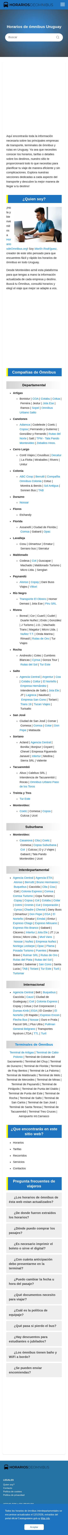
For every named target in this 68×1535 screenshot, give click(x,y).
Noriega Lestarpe (24, 946)
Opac (47, 531)
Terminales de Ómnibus (34, 1044)
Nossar (24, 502)
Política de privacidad (14, 1495)
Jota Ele (54, 690)
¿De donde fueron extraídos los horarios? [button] (32, 1215)
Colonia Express (31, 891)
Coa (58, 676)
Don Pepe (35, 914)
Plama (50, 946)
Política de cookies (12, 1491)
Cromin (29, 905)
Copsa (24, 429)
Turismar (18, 973)
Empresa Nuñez (46, 941)
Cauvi (30, 996)
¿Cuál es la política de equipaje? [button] (28, 1313)
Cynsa (36, 659)
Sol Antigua (51, 485)
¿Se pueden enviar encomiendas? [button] (25, 1370)
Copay (35, 582)
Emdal (41, 918)
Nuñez (29, 941)
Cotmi (18, 905)
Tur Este (45, 664)
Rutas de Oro (40, 638)
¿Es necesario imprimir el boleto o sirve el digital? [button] (31, 1246)
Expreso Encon (49, 1015)
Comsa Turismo (23, 896)
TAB (41, 490)
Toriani (34, 968)
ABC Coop (26, 476)
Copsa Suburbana (44, 845)
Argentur (47, 676)
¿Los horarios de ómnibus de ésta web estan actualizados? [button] (33, 1200)
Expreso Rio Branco (25, 927)
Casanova (26, 840)
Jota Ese (48, 403)
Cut (38, 905)
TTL (36, 1033)
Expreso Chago (23, 923)
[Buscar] (56, 36)
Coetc (23, 811)
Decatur (56, 455)
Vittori (33, 586)
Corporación (50, 905)
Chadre (29, 909)
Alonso (24, 582)
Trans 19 (25, 704)
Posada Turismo (23, 950)
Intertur (36, 756)
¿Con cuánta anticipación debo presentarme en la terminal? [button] (30, 1264)
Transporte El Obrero (33, 599)
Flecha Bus (20, 1019)
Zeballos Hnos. (46, 443)
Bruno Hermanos (47, 882)
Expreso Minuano (46, 923)
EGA (47, 914)
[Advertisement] (34, 100)
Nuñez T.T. (27, 634)
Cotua (56, 398)
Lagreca (31, 695)
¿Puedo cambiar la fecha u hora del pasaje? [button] (31, 1281)
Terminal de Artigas (22, 1052)
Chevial (40, 909)
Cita (37, 840)
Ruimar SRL (30, 955)
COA (35, 398)
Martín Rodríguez (45, 248)
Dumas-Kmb (21, 1010)
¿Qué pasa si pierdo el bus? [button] (35, 1326)
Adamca (25, 424)
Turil (56, 968)
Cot (34, 560)
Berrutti (40, 476)
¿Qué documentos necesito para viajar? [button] (32, 1297)
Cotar (48, 725)
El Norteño (49, 681)
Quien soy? (9, 1484)
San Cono (45, 964)
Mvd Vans (46, 937)
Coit (31, 1001)
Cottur (36, 681)
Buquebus (20, 886)
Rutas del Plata (22, 959)
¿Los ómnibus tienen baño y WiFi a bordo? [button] (33, 1355)
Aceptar (34, 1527)
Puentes (41, 950)
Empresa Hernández (33, 685)
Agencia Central (30, 676)
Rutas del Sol (28, 664)
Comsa (24, 531)
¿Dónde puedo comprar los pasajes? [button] (32, 1231)
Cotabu (45, 398)
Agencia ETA (44, 877)
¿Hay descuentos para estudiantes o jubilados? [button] (28, 1339)
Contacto (7, 1488)
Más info (45, 1518)
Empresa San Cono (33, 699)
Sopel (35, 407)
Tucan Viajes (42, 704)
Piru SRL (50, 603)
